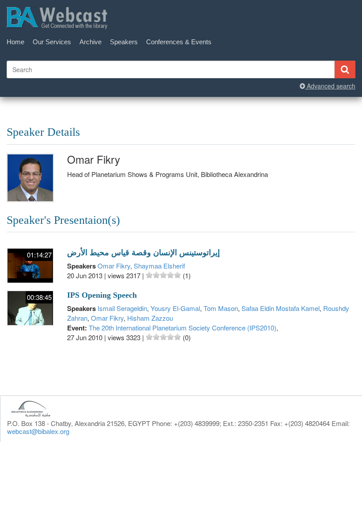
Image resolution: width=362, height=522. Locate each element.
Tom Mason (221, 308)
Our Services (52, 42)
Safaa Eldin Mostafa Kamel (280, 308)
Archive (90, 42)
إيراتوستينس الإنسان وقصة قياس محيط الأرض (143, 252)
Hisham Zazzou (150, 317)
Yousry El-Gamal (175, 308)
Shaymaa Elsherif (159, 265)
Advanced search (330, 85)
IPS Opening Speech (102, 295)
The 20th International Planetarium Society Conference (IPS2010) (182, 327)
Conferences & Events (178, 42)
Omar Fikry (114, 265)
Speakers (124, 42)
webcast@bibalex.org (38, 431)
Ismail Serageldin (122, 308)
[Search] (344, 69)
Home (15, 42)
